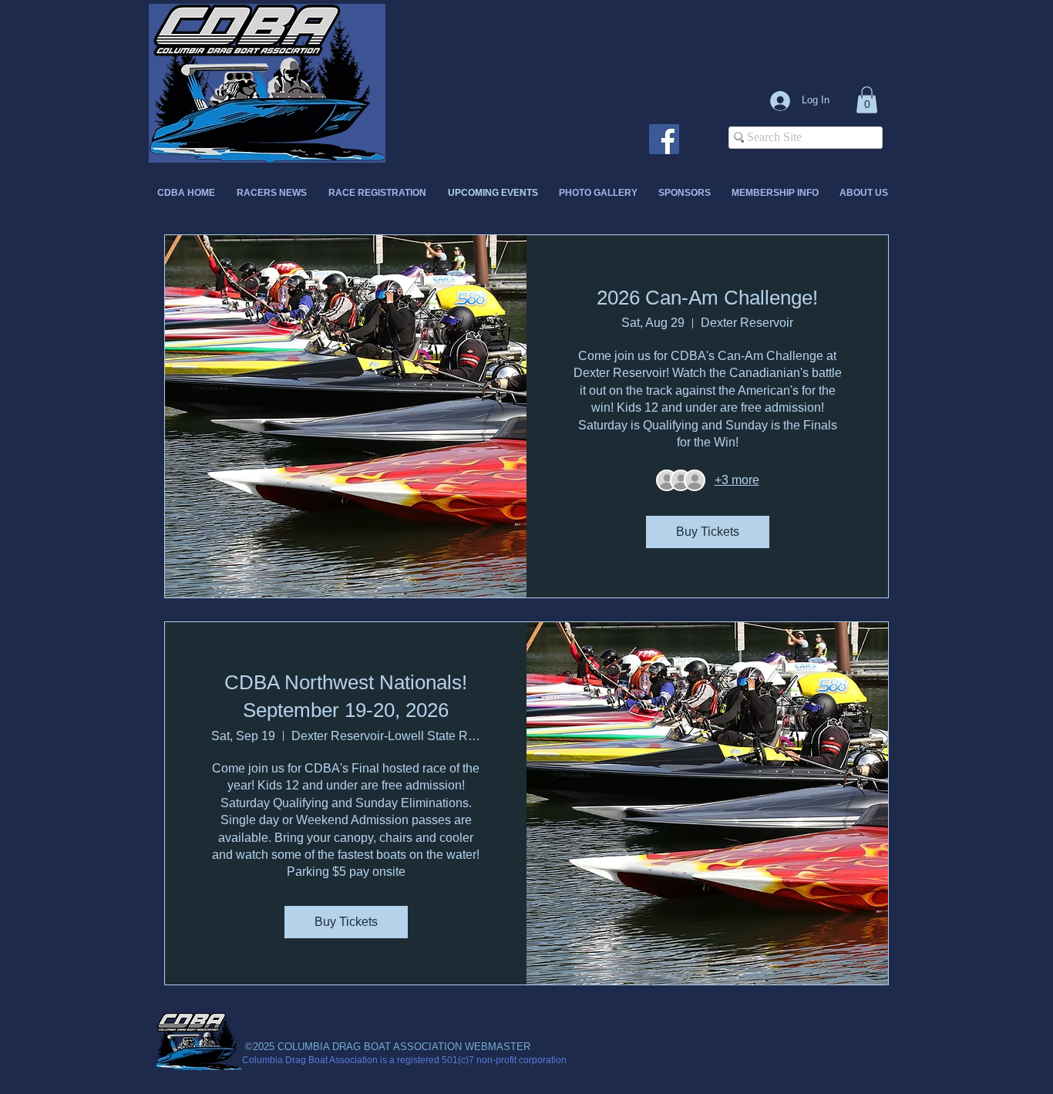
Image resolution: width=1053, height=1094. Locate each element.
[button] (867, 99)
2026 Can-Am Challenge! (707, 297)
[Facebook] (664, 139)
